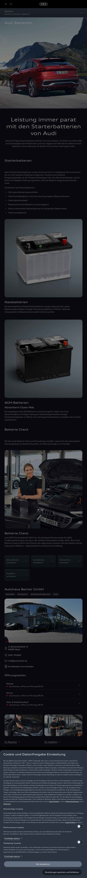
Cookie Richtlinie (54, 801)
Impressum (7, 804)
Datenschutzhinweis (72, 801)
